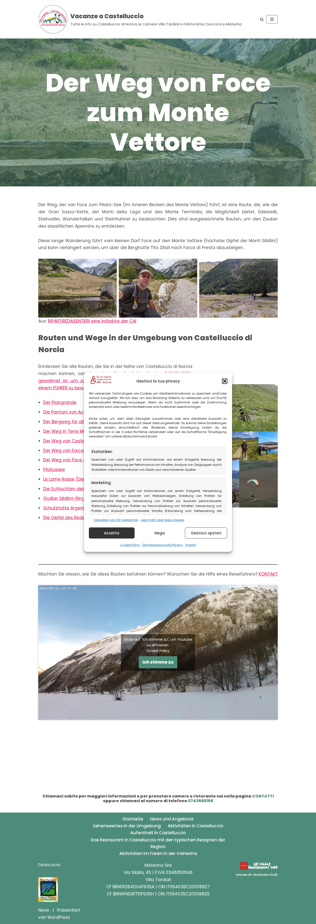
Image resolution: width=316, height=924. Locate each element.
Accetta (111, 532)
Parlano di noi (49, 864)
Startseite (132, 819)
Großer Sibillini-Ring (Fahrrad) (74, 498)
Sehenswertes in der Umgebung (127, 826)
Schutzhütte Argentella (67, 508)
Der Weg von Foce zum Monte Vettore (83, 460)
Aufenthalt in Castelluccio (158, 833)
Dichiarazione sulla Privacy (162, 545)
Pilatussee (54, 469)
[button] (224, 381)
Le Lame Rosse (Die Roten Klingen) (80, 479)
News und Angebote (172, 819)
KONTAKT (268, 574)
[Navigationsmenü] (272, 19)
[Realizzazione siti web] (259, 868)
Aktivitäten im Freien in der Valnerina (158, 853)
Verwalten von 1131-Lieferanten (116, 520)
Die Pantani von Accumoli (70, 412)
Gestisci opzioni (206, 532)
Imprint (190, 545)
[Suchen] (262, 19)
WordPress (58, 917)
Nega (160, 532)
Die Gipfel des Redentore (69, 518)
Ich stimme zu (158, 662)
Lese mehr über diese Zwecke (162, 520)
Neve (43, 910)
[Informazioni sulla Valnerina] (257, 875)
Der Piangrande (60, 402)
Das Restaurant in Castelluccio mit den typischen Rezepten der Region (158, 843)
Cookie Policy (130, 545)
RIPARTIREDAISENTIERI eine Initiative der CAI (92, 321)
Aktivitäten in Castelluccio (195, 826)
